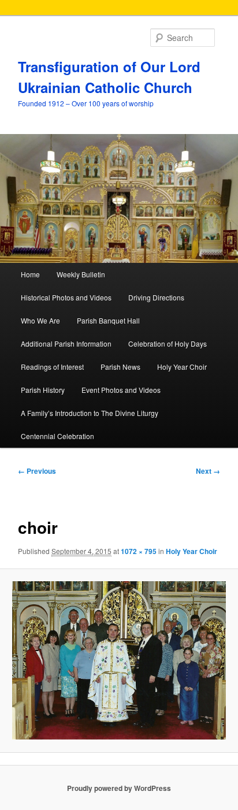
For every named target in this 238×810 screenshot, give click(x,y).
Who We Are (40, 320)
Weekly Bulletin (81, 274)
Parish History (43, 390)
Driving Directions (156, 297)
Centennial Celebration (57, 436)
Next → (208, 471)
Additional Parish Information (66, 343)
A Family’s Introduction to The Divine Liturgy (89, 413)
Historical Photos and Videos (66, 297)
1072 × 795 (139, 551)
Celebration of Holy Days (167, 343)
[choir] (118, 660)
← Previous (37, 471)
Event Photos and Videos (121, 390)
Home (30, 274)
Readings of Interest (52, 366)
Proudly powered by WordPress (119, 788)
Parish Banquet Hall (108, 320)
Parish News (120, 366)
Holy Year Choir (182, 366)
